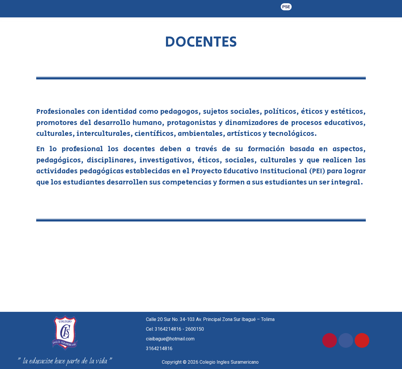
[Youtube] (362, 340)
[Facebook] (345, 340)
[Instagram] (329, 340)
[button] (286, 6)
